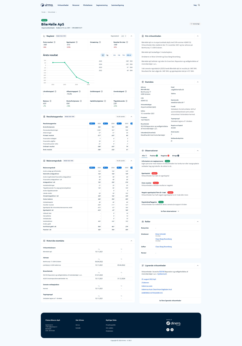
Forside (43, 12)
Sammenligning (117, 5)
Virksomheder (63, 5)
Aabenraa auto (147, 286)
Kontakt (78, 328)
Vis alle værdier (121, 116)
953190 (162, 272)
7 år (123, 55)
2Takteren (145, 283)
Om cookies (109, 328)
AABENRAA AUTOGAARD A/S (152, 293)
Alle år (129, 55)
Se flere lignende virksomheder (170, 300)
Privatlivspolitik (110, 325)
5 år (119, 55)
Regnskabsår (115, 36)
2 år (114, 55)
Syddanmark (162, 274)
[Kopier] (81, 27)
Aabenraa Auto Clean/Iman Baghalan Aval (157, 289)
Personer (75, 5)
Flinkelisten (87, 5)
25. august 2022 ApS (149, 279)
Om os (78, 325)
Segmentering (102, 5)
